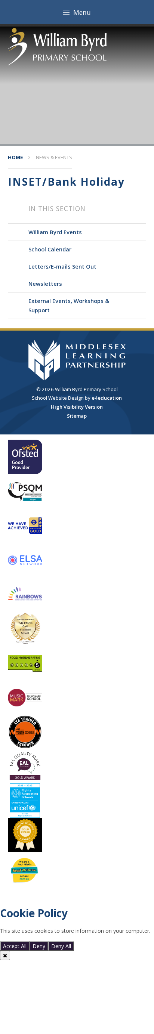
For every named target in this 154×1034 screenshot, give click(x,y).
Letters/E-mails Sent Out (62, 266)
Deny (39, 946)
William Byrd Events (55, 232)
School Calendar (49, 249)
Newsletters (45, 283)
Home (15, 157)
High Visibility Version (77, 406)
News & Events (54, 157)
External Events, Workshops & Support (68, 305)
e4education (107, 397)
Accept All (15, 946)
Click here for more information (38, 937)
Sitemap (77, 415)
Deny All (61, 946)
